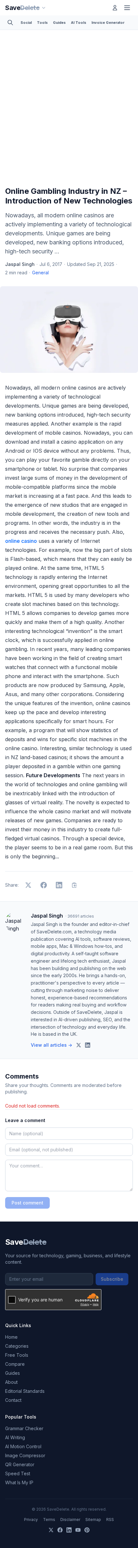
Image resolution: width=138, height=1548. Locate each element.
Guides (59, 22)
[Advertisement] (69, 109)
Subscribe (112, 1279)
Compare (15, 1364)
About (11, 1382)
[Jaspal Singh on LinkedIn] (87, 1045)
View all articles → (51, 1045)
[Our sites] (43, 7)
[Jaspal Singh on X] (78, 1045)
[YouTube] (78, 1530)
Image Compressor (25, 1455)
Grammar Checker (24, 1428)
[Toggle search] (10, 22)
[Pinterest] (87, 1530)
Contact (13, 1400)
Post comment (27, 1202)
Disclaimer (70, 1519)
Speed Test (17, 1473)
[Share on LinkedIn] (59, 885)
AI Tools (78, 22)
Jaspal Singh (20, 264)
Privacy (31, 1519)
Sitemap (93, 1519)
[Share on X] (28, 885)
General (40, 272)
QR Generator (19, 1464)
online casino (21, 541)
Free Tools (16, 1355)
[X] (51, 1530)
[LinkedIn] (69, 1530)
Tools (42, 22)
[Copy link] (74, 885)
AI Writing (15, 1437)
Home (11, 1337)
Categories (17, 1346)
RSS (110, 1519)
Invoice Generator (108, 22)
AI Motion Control (23, 1446)
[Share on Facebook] (43, 885)
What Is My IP (19, 1482)
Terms (49, 1519)
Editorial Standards (25, 1391)
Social (26, 22)
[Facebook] (60, 1530)
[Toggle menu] (127, 8)
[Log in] (115, 8)
